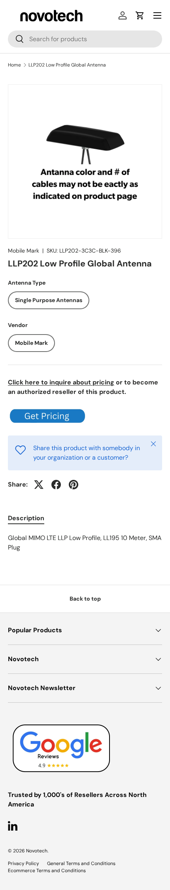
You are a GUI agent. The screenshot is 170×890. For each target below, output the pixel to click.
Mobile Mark (23, 250)
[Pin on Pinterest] (73, 484)
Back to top (85, 598)
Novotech (36, 851)
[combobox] (85, 39)
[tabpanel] (85, 542)
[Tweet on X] (38, 484)
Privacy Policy (23, 863)
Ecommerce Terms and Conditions (47, 870)
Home (14, 65)
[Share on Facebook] (56, 484)
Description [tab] (26, 518)
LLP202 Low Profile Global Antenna (67, 65)
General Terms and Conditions (81, 863)
